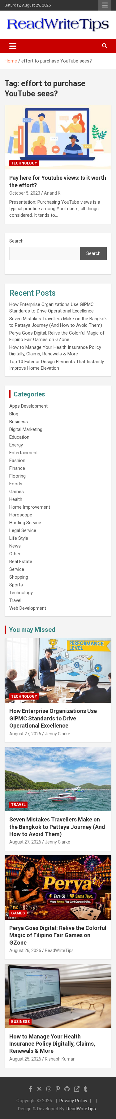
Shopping (18, 577)
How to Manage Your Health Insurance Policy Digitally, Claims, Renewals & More (52, 1043)
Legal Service (22, 530)
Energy (16, 445)
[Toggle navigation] (13, 46)
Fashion (17, 460)
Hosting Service (25, 522)
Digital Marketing (25, 429)
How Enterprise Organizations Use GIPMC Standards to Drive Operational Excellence (53, 718)
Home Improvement (29, 507)
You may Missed (32, 629)
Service (16, 569)
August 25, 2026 (25, 1059)
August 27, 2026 (25, 733)
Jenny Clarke (57, 733)
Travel (15, 600)
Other (14, 554)
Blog (13, 414)
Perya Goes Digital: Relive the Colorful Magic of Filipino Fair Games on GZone (57, 935)
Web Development (27, 608)
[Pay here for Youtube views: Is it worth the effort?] (58, 137)
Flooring (17, 476)
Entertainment (23, 452)
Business (18, 421)
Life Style (18, 538)
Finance (17, 468)
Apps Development (28, 406)
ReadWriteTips (59, 950)
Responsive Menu (104, 5)
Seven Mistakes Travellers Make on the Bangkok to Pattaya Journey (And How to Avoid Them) (57, 826)
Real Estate (20, 561)
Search (16, 241)
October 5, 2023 (24, 193)
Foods (15, 484)
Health (15, 499)
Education (19, 437)
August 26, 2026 (25, 950)
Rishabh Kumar (60, 1059)
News (15, 546)
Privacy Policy (73, 1100)
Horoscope (20, 515)
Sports (16, 585)
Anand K (52, 193)
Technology (24, 163)
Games (16, 491)
